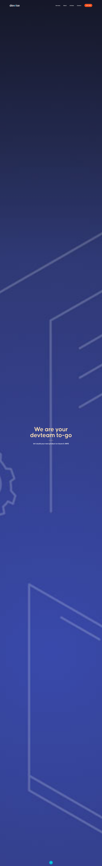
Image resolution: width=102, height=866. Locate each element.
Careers (79, 5)
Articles (72, 5)
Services (58, 5)
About (65, 5)
